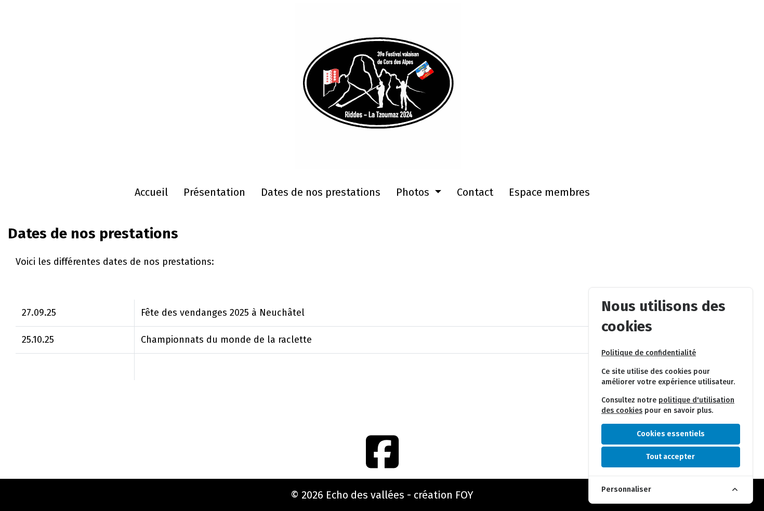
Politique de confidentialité (648, 352)
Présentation (214, 192)
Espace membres (549, 192)
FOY (464, 495)
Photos (414, 192)
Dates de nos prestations (320, 192)
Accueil (151, 192)
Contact (475, 192)
